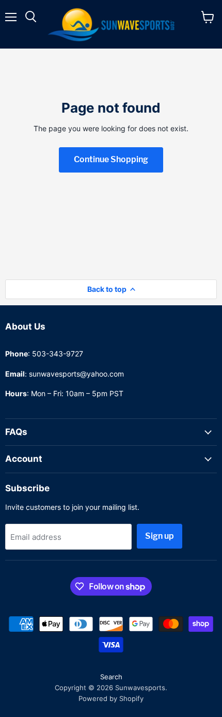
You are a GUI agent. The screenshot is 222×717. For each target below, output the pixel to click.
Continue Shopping (111, 159)
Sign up (159, 536)
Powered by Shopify (111, 698)
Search (111, 677)
